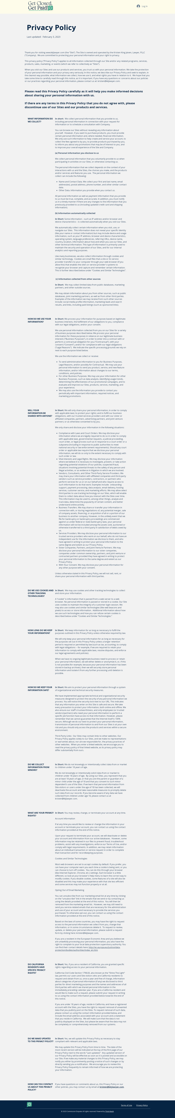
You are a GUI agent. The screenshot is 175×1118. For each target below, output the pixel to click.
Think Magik (109, 1111)
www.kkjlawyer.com (55, 52)
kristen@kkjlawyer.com (109, 81)
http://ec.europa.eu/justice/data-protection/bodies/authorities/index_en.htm (87, 949)
